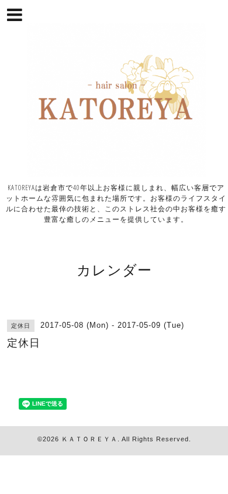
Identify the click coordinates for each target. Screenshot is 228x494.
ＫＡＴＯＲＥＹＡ (89, 438)
